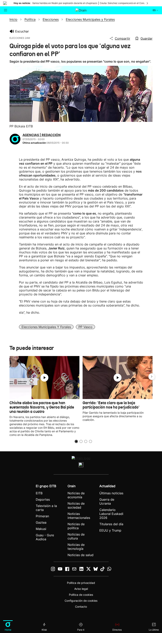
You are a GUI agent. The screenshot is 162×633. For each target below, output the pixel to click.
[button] (151, 376)
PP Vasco (85, 327)
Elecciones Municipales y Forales (46, 327)
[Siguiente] (147, 3)
